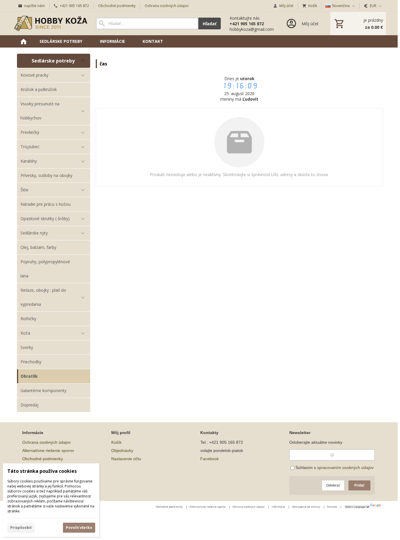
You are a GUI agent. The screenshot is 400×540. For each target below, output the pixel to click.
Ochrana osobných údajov (46, 442)
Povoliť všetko (79, 527)
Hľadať (209, 23)
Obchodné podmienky (42, 458)
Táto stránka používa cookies (42, 471)
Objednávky (122, 450)
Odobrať (333, 485)
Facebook (209, 458)
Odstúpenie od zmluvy (306, 507)
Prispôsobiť (21, 527)
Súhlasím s (334, 467)
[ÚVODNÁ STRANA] (23, 41)
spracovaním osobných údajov (345, 467)
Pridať (359, 485)
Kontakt (332, 507)
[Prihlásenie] (302, 23)
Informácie (278, 507)
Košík (116, 442)
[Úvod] (50, 23)
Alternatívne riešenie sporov (48, 450)
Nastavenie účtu (126, 458)
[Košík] (358, 23)
